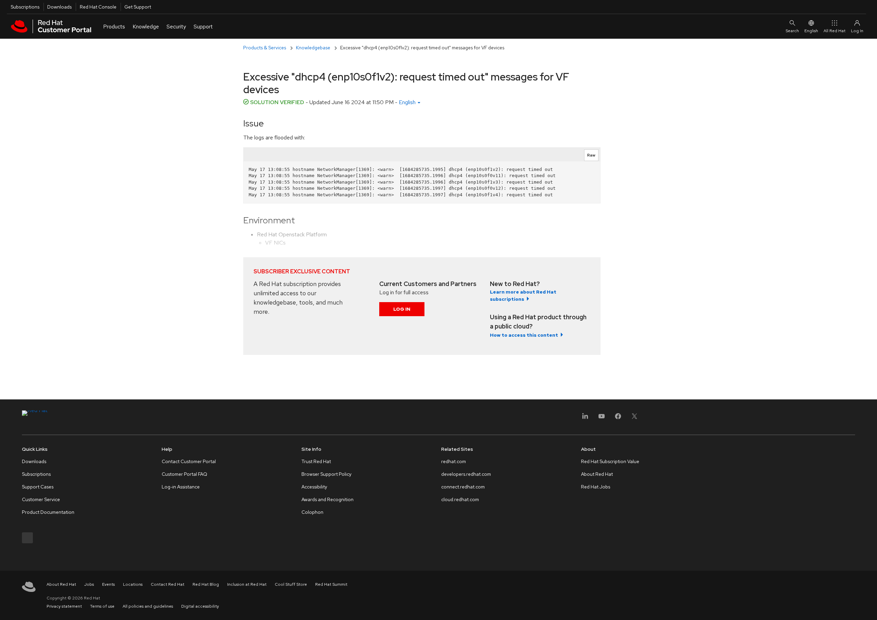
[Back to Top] (869, 607)
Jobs (89, 584)
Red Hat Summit (331, 584)
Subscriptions (25, 7)
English (811, 31)
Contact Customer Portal (189, 461)
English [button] (408, 102)
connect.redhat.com (463, 487)
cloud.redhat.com (460, 499)
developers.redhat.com (466, 474)
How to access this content (524, 335)
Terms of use (102, 606)
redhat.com (453, 461)
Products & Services (264, 48)
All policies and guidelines (148, 606)
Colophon (312, 512)
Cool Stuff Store (291, 584)
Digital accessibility (200, 606)
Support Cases (37, 487)
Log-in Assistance (181, 487)
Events (108, 584)
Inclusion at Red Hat (247, 584)
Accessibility (314, 487)
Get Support (137, 7)
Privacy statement (64, 606)
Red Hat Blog (206, 584)
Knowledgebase (313, 48)
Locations (133, 584)
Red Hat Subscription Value (610, 461)
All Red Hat (834, 31)
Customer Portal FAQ (184, 474)
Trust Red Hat (316, 461)
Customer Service (41, 499)
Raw (591, 155)
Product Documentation (48, 512)
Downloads (59, 7)
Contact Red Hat (167, 584)
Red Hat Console (98, 7)
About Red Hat (597, 474)
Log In (401, 309)
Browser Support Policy (326, 474)
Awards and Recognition (327, 499)
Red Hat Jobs (595, 487)
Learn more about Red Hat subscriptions (523, 295)
